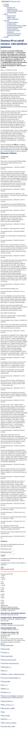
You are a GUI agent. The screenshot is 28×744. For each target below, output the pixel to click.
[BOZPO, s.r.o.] (5, 688)
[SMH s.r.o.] (4, 670)
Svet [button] (9, 635)
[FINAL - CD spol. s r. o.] (7, 705)
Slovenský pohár (11, 12)
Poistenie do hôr (11, 24)
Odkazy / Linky (11, 17)
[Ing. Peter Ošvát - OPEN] (8, 726)
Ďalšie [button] (6, 14)
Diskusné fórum (11, 16)
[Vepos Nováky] (5, 715)
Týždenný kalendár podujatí (15, 11)
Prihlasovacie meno (6, 549)
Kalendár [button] (3, 635)
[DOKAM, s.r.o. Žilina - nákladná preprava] (12, 674)
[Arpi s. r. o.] (4, 685)
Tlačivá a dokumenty (13, 19)
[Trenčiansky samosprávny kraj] (10, 663)
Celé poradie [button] (4, 605)
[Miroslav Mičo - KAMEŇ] (8, 708)
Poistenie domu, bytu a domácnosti (13, 31)
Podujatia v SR (11, 7)
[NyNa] (3, 712)
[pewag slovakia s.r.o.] (7, 701)
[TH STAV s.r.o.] (5, 652)
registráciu (4, 564)
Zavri (2, 567)
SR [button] (7, 635)
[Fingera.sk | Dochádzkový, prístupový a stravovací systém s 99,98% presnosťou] (14, 697)
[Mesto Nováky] (5, 649)
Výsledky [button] (6, 6)
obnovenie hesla (5, 560)
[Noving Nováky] (5, 681)
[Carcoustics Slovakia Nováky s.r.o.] (11, 678)
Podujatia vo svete (12, 9)
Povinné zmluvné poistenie (14, 27)
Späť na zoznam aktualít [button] (7, 569)
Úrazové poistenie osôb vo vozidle (16, 25)
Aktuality (6, 4)
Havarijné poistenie (12, 29)
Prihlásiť (3, 555)
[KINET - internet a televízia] (8, 723)
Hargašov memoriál (6, 623)
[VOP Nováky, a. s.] (6, 667)
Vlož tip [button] (3, 644)
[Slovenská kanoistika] (7, 645)
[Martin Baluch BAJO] (7, 656)
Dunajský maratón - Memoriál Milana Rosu (13, 617)
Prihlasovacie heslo (6, 552)
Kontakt (6, 37)
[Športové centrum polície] (8, 660)
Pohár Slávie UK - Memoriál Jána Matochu (13, 613)
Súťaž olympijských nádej (8, 628)
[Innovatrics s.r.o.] (6, 692)
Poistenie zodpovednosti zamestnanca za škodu (14, 34)
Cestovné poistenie (12, 22)
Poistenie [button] (6, 20)
